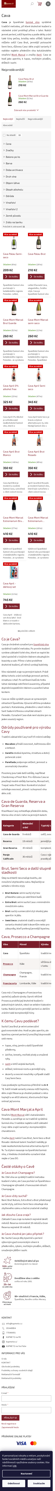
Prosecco (8, 964)
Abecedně (8, 125)
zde (14, 1466)
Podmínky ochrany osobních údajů (17, 1370)
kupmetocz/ (11, 1341)
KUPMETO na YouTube (16, 1346)
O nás (4, 1358)
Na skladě (14, 135)
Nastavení (26, 1473)
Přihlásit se (10, 1417)
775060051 (11, 1332)
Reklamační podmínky (11, 1378)
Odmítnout (14, 1483)
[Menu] (48, 4)
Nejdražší (20, 119)
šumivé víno (33, 22)
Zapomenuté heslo (10, 1427)
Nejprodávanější (35, 119)
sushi (8, 1064)
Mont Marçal (18, 54)
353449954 (11, 1328)
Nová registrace (9, 1423)
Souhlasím (39, 1483)
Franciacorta (10, 983)
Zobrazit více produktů (25, 110)
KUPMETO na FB (13, 1337)
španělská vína (41, 644)
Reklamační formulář (11, 1374)
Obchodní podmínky (11, 1366)
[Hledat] (32, 4)
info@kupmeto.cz (14, 1323)
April (39, 54)
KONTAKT (6, 1362)
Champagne (9, 974)
